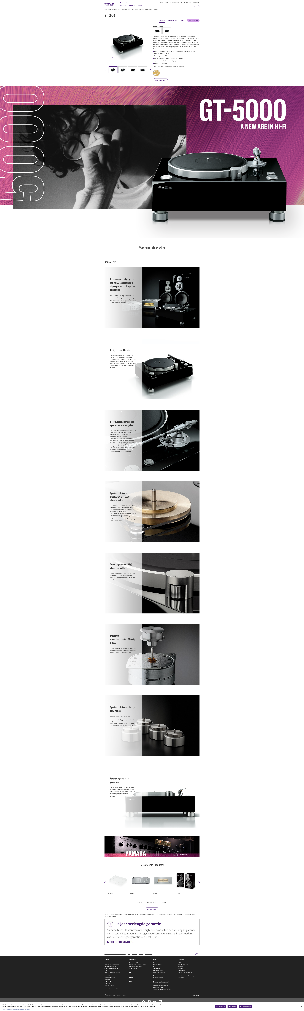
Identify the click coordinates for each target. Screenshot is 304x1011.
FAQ (154, 966)
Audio (129, 9)
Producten (123, 5)
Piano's (106, 962)
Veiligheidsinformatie (158, 977)
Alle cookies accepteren (246, 1006)
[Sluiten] (301, 1006)
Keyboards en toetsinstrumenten (111, 964)
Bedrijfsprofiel (181, 962)
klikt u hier (152, 1006)
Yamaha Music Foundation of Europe (137, 964)
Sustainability (181, 977)
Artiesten (131, 977)
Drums (106, 970)
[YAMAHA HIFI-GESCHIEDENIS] (152, 846)
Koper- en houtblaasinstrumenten (112, 972)
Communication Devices (110, 987)
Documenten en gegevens (159, 976)
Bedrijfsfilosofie (181, 970)
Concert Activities (133, 968)
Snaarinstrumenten (108, 974)
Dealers (161, 2)
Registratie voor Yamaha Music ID (161, 982)
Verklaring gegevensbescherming (15, 1009)
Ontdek (140, 5)
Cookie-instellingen (220, 1006)
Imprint (4, 1009)
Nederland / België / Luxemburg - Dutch (182, 2)
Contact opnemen (157, 962)
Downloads (132, 5)
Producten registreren (158, 987)
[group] (113, 69)
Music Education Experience (135, 966)
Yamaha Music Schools (134, 962)
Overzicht (162, 20)
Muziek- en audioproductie (110, 966)
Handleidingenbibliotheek (159, 972)
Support (167, 2)
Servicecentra (156, 968)
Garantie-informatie (157, 964)
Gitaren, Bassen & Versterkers (111, 968)
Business (195, 2)
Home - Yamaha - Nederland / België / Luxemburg (115, 9)
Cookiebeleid (27, 1009)
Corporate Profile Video (183, 964)
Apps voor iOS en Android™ (110, 989)
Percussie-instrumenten (109, 976)
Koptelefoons (107, 979)
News (130, 973)
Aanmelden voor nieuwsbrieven (160, 985)
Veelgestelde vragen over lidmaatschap (162, 989)
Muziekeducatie (132, 959)
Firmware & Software (158, 974)
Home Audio (123, 3)
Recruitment (180, 968)
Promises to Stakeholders (184, 972)
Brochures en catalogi (158, 970)
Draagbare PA (107, 981)
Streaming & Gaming (109, 985)
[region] (152, 1006)
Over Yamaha (181, 959)
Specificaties (172, 20)
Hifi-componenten (148, 9)
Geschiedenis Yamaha (183, 974)
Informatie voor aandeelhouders (185, 976)
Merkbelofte (180, 966)
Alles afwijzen (232, 1006)
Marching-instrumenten (109, 977)
